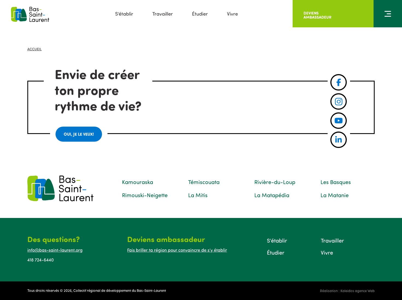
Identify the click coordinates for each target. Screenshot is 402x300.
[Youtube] (338, 120)
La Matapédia (271, 195)
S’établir (124, 14)
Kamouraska (137, 181)
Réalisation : (347, 291)
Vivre (232, 14)
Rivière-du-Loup (274, 181)
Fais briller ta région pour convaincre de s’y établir (177, 250)
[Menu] (388, 13)
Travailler (162, 14)
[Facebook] (338, 82)
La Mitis (198, 195)
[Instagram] (338, 101)
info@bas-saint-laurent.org (55, 250)
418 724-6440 (40, 260)
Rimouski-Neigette (145, 195)
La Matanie (335, 195)
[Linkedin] (338, 140)
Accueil (34, 49)
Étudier (200, 14)
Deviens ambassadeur (317, 15)
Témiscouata (204, 181)
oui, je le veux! (79, 134)
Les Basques (336, 181)
